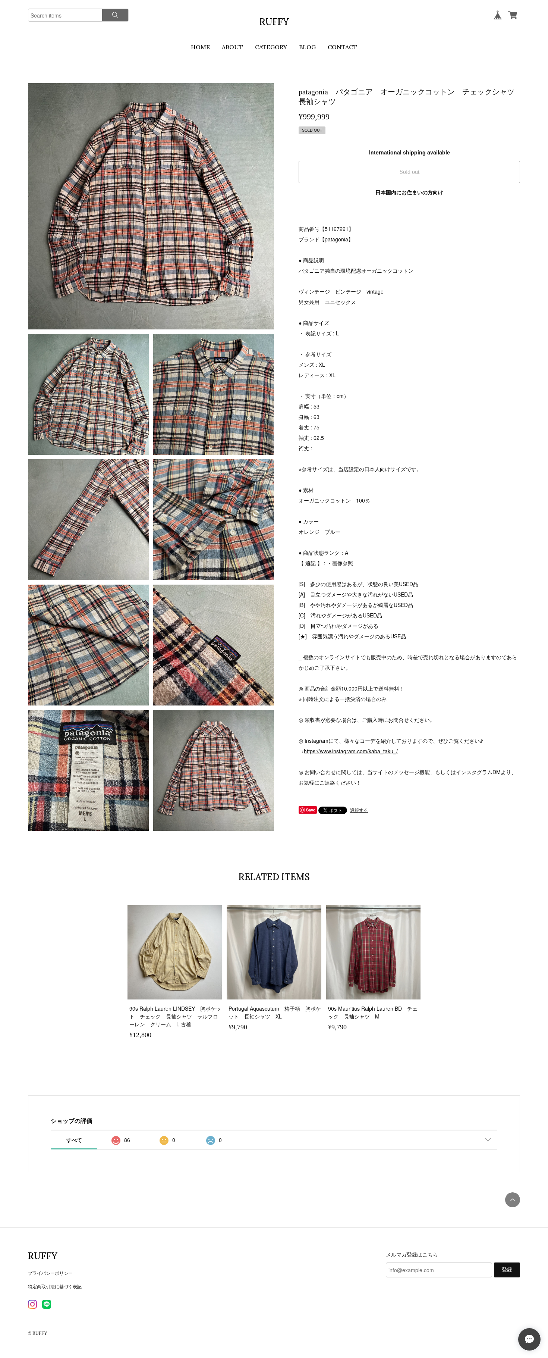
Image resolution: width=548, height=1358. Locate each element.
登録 (507, 1270)
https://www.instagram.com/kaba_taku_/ (351, 751)
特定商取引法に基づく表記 (55, 1286)
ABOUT (232, 47)
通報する (359, 810)
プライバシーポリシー (50, 1273)
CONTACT (342, 47)
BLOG (307, 47)
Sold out (409, 172)
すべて (74, 1139)
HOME (200, 47)
